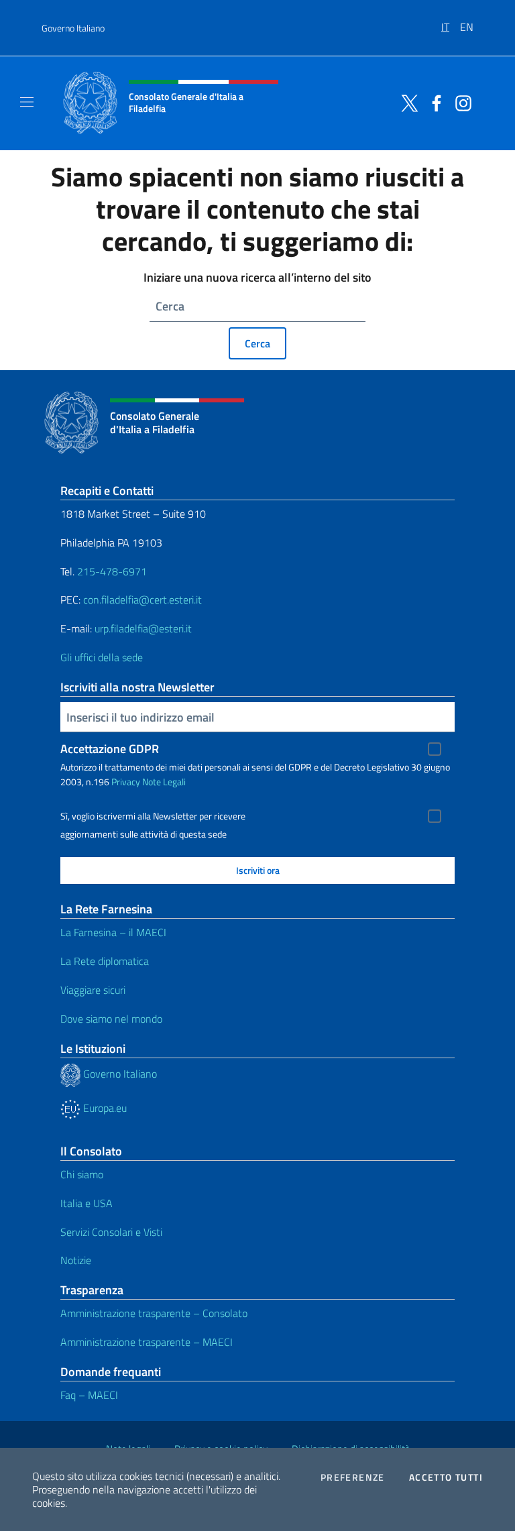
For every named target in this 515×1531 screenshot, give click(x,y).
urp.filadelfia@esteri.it (143, 628)
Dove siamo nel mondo (111, 1019)
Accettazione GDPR (109, 749)
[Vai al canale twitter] (406, 102)
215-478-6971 (112, 571)
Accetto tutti (446, 1477)
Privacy (125, 782)
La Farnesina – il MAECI (113, 932)
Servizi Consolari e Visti (111, 1232)
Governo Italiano (73, 28)
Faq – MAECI (89, 1395)
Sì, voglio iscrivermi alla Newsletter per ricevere (152, 816)
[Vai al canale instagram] (460, 102)
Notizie (75, 1260)
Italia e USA (86, 1203)
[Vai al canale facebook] (433, 102)
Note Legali (164, 782)
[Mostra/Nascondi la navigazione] (27, 102)
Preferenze (353, 1477)
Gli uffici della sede (101, 657)
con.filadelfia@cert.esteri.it (142, 599)
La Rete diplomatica (104, 961)
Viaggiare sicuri (92, 990)
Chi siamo (81, 1174)
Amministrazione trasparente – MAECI (146, 1342)
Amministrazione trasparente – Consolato (153, 1313)
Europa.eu (103, 1108)
